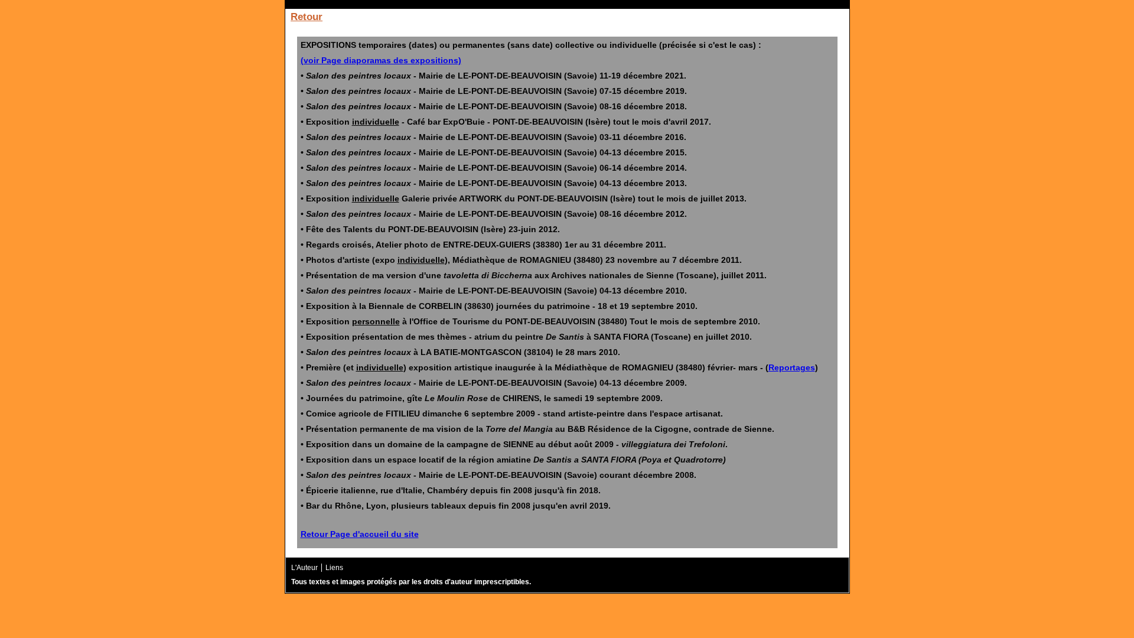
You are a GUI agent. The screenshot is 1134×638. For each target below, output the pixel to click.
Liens (334, 568)
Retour (306, 16)
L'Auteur (304, 568)
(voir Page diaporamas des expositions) (381, 60)
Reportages (791, 367)
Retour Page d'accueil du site (360, 534)
